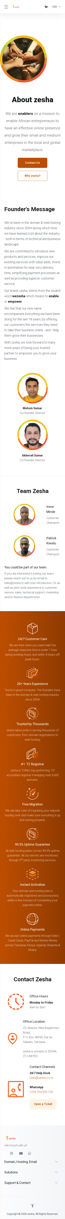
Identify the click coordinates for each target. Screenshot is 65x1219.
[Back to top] (32, 1206)
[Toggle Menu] (6, 7)
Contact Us (32, 162)
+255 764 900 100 (41, 1092)
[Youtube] (20, 1153)
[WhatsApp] (29, 1153)
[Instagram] (11, 1153)
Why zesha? (32, 175)
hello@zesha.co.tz (41, 1078)
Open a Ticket (43, 1104)
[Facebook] (4, 1151)
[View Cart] (47, 6)
